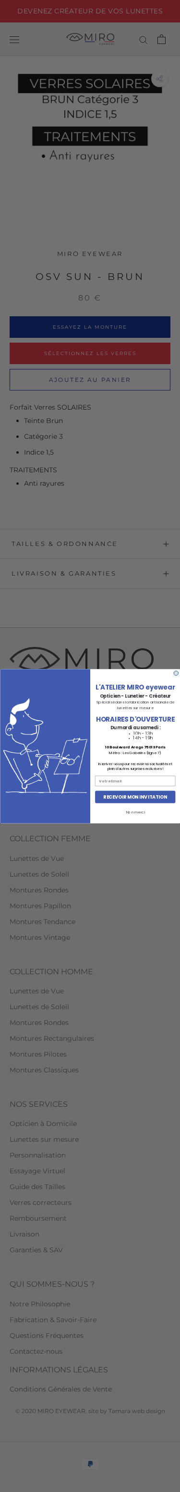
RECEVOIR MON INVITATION (135, 796)
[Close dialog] (176, 673)
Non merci (135, 811)
